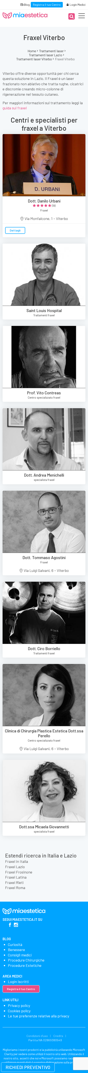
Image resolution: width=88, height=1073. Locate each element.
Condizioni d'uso (37, 1036)
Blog (26, 4)
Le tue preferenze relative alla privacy (38, 1016)
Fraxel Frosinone (18, 872)
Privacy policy (19, 1005)
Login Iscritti (18, 981)
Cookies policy (19, 1010)
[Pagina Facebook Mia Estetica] (10, 925)
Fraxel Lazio (15, 866)
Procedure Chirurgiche (26, 960)
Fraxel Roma (15, 887)
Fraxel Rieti (14, 882)
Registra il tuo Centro (47, 4)
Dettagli (15, 230)
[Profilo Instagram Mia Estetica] (16, 925)
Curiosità (15, 944)
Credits (58, 1036)
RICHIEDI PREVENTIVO (28, 1067)
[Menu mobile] (81, 16)
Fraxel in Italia (16, 861)
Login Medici (77, 4)
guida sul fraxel (15, 108)
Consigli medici (20, 955)
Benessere (16, 949)
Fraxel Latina (15, 877)
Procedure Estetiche (24, 965)
